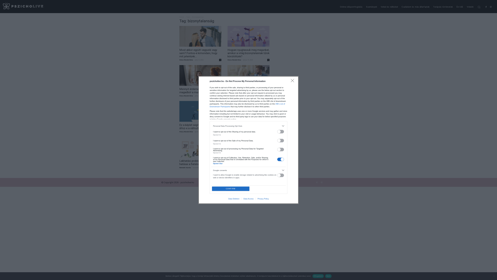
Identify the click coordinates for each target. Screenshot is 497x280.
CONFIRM (230, 189)
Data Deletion (233, 199)
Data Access (248, 199)
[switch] (280, 131)
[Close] (293, 81)
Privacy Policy (263, 199)
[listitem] (248, 126)
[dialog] (248, 140)
